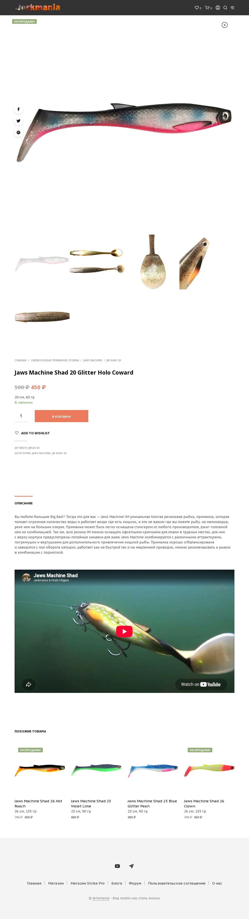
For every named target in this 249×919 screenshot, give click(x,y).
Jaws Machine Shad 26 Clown (204, 803)
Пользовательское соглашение (176, 883)
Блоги (116, 883)
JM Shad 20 (114, 360)
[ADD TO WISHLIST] (40, 788)
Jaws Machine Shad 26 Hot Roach (38, 803)
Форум (135, 883)
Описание (24, 503)
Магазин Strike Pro (88, 883)
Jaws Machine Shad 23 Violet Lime (91, 803)
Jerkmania (101, 898)
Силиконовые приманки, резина (55, 360)
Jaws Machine (92, 360)
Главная (21, 360)
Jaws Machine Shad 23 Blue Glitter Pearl (152, 803)
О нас (217, 883)
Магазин (56, 883)
